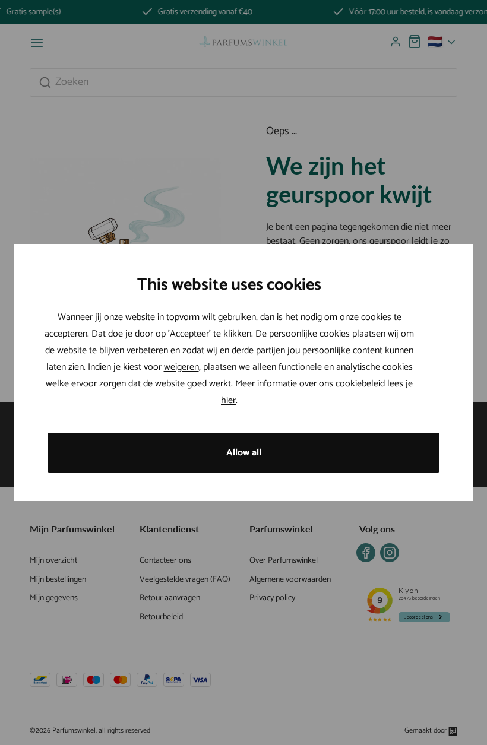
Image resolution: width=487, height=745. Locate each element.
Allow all (243, 453)
